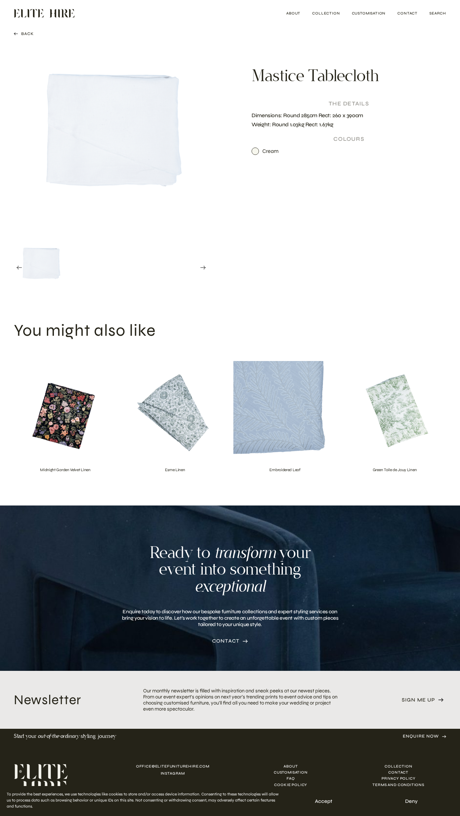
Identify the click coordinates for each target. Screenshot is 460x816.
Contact (407, 13)
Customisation (369, 13)
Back (27, 34)
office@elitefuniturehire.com (172, 766)
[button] (41, 266)
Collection (326, 13)
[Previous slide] (19, 267)
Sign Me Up (418, 700)
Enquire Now (421, 736)
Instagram (173, 773)
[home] (58, 780)
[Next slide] (203, 267)
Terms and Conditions (398, 785)
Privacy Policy (399, 778)
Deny (411, 801)
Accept (323, 801)
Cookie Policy (290, 785)
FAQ (291, 778)
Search (437, 13)
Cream (270, 151)
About (293, 13)
